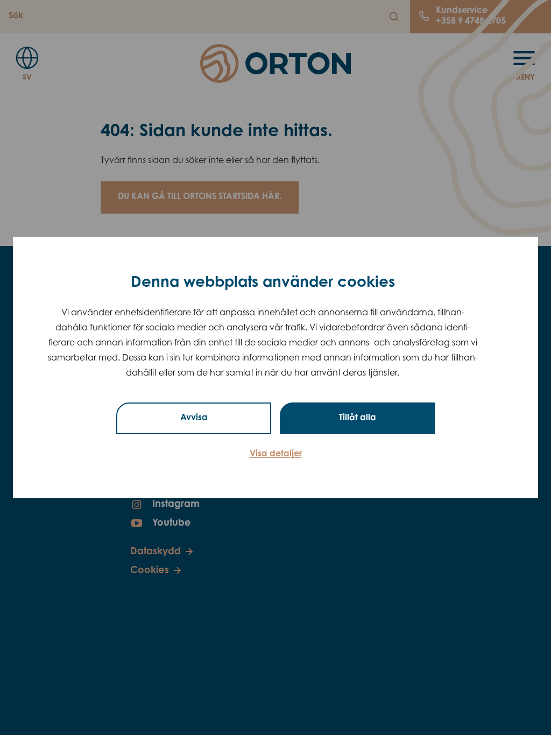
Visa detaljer (276, 454)
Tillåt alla (357, 418)
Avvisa (194, 418)
